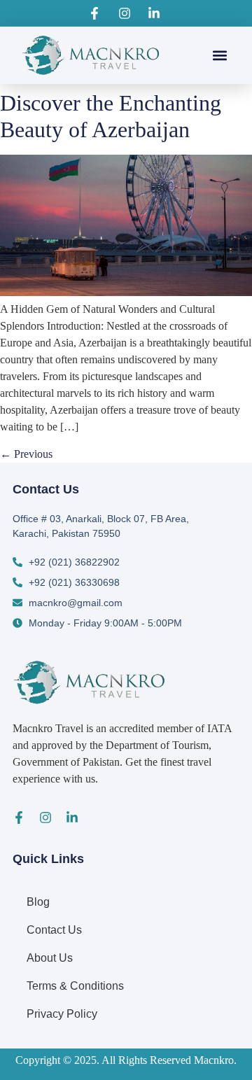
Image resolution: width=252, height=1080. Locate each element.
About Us (50, 958)
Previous (26, 454)
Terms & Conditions (75, 986)
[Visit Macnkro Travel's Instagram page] (126, 13)
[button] (220, 54)
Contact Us (54, 930)
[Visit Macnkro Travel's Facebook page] (96, 13)
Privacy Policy (62, 1014)
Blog (38, 902)
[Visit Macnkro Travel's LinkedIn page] (156, 13)
